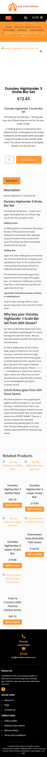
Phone (23, 641)
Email (23, 654)
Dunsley (22, 30)
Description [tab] (11, 181)
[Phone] (23, 636)
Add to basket (28, 159)
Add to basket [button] (12, 505)
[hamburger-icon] (8, 18)
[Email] (23, 648)
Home (9, 27)
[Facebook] (3, 689)
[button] (26, 18)
